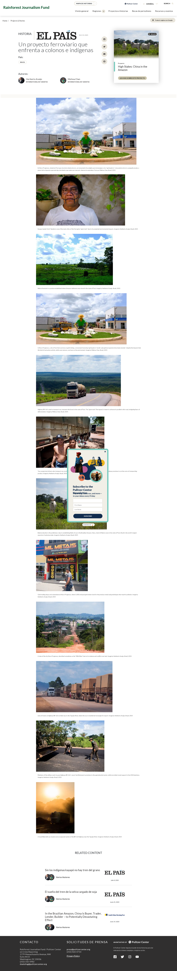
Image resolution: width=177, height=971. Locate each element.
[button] (88, 490)
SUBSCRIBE (88, 516)
